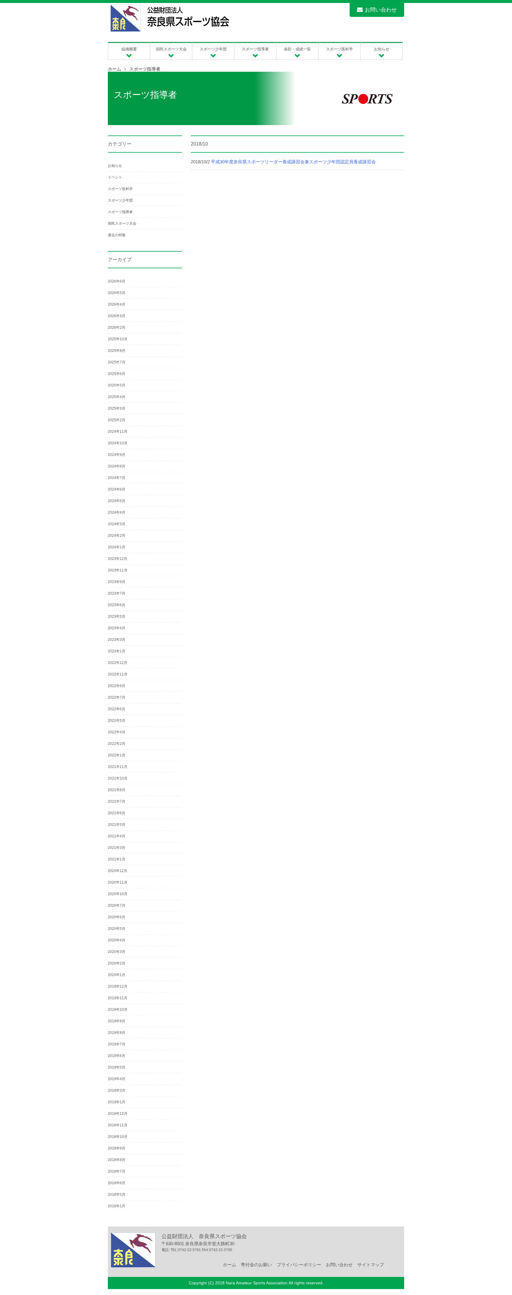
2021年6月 (116, 813)
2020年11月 (117, 882)
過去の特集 (117, 235)
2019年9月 (116, 1021)
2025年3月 (116, 408)
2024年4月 (116, 512)
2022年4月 (116, 732)
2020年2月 (116, 963)
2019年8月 (116, 1033)
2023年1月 (116, 651)
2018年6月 (116, 1183)
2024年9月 (116, 455)
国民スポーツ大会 (122, 223)
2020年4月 (116, 940)
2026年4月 (116, 304)
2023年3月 (116, 640)
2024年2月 (116, 536)
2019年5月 (116, 1067)
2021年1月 (116, 859)
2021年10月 (117, 778)
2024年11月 (117, 431)
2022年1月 (116, 755)
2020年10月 (117, 894)
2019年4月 (116, 1079)
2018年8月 (116, 1160)
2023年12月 (117, 559)
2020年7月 (116, 905)
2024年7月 (116, 478)
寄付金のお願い (256, 1264)
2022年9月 (116, 686)
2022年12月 (117, 663)
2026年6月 (116, 281)
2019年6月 (116, 1056)
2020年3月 (116, 952)
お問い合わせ (381, 10)
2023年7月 (116, 593)
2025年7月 (116, 362)
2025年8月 (116, 351)
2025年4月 (116, 397)
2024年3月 (116, 524)
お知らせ (115, 166)
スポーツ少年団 (120, 200)
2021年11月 (117, 767)
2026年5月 (116, 293)
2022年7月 (116, 697)
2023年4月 (116, 628)
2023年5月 (116, 616)
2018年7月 (116, 1171)
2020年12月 (117, 871)
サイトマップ (370, 1264)
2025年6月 (116, 374)
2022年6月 (116, 709)
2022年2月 (116, 744)
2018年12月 (117, 1114)
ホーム (114, 68)
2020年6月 (116, 917)
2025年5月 (116, 385)
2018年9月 (116, 1148)
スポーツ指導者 (144, 68)
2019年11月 (117, 998)
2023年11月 (117, 570)
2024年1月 (116, 547)
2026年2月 (116, 327)
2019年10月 (117, 1009)
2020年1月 (116, 975)
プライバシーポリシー (299, 1264)
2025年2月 (116, 420)
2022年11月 (117, 674)
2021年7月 (116, 801)
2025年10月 (117, 339)
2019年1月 (116, 1102)
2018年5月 (116, 1194)
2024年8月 (116, 466)
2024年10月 (117, 443)
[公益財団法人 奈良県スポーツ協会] (169, 31)
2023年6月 (116, 605)
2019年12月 (117, 986)
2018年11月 (117, 1125)
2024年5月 (116, 501)
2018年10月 (117, 1137)
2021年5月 (116, 825)
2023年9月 (116, 582)
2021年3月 (116, 848)
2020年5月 (116, 929)
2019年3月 (116, 1090)
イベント (115, 177)
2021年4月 (116, 836)
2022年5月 (116, 720)
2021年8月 (116, 790)
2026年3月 (116, 316)
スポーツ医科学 (120, 189)
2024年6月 (116, 489)
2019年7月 (116, 1044)
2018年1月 (116, 1206)
